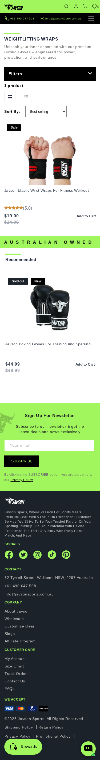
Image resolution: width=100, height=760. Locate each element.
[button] (85, 7)
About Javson (17, 611)
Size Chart (14, 666)
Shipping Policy (19, 727)
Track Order (16, 673)
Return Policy (50, 727)
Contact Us (15, 681)
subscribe (21, 461)
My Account (15, 659)
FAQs (10, 688)
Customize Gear (20, 626)
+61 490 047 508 (22, 18)
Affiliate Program (20, 641)
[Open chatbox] (88, 748)
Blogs (10, 633)
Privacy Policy (21, 480)
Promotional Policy (53, 736)
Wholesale (14, 619)
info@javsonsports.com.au (63, 18)
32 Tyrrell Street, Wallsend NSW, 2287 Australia (49, 577)
